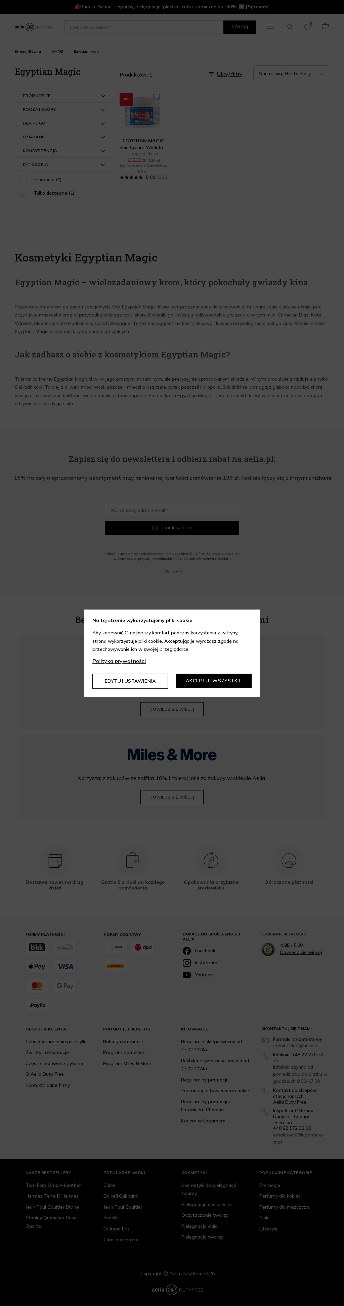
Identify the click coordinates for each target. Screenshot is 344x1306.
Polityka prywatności (119, 661)
